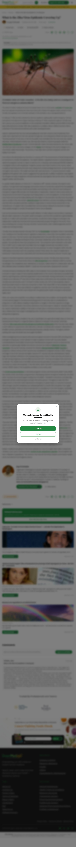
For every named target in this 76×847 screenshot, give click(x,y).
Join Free (38, 428)
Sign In (38, 434)
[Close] (56, 406)
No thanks (38, 439)
